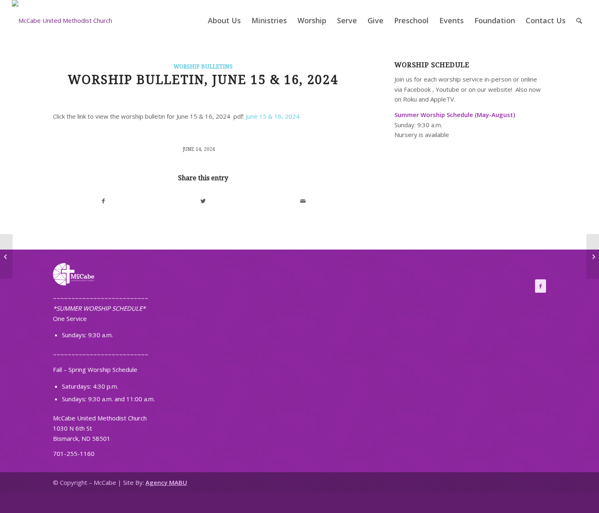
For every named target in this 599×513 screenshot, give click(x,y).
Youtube (447, 89)
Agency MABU (166, 482)
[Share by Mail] (303, 201)
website (499, 89)
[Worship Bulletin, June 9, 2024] (6, 256)
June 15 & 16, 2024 (273, 116)
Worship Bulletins (203, 66)
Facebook (417, 89)
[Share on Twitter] (203, 201)
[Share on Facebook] (103, 201)
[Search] (579, 20)
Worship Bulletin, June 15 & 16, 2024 (203, 80)
